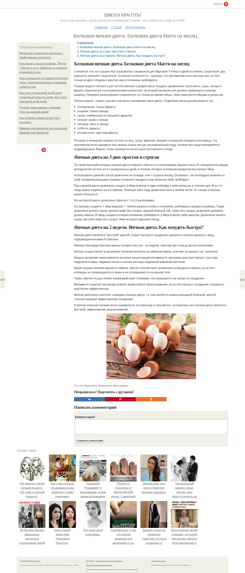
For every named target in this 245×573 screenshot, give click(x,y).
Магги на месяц (120, 385)
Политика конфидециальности (99, 565)
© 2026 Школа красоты (30, 561)
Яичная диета (90, 385)
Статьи (116, 26)
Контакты (90, 561)
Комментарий (85, 417)
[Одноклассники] (151, 399)
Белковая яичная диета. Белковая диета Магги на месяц (117, 47)
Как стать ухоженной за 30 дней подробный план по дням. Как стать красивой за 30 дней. (43, 97)
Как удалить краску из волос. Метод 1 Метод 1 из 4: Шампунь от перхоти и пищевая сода (43, 68)
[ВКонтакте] (89, 399)
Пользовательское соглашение (109, 561)
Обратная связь (158, 561)
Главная (101, 26)
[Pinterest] (120, 399)
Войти (218, 4)
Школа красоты (122, 15)
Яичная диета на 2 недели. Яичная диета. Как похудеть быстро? (122, 56)
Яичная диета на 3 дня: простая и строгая (108, 51)
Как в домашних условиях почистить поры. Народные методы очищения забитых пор (43, 82)
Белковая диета (105, 385)
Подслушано (135, 26)
